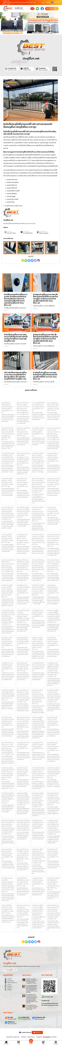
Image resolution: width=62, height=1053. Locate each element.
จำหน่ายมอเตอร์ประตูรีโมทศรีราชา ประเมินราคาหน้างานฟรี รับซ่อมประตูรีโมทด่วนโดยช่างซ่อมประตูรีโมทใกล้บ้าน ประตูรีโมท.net (23, 723)
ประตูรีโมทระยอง (18, 206)
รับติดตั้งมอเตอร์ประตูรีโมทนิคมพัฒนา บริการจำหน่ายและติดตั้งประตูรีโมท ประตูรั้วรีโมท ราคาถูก (23, 539)
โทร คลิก (9, 232)
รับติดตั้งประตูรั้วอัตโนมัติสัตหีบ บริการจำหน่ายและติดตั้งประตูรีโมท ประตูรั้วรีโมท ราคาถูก (53, 747)
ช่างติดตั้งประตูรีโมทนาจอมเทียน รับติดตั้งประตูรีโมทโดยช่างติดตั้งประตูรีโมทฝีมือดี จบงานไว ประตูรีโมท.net (8, 695)
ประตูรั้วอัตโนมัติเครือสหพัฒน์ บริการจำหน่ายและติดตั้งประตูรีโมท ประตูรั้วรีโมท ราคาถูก (23, 882)
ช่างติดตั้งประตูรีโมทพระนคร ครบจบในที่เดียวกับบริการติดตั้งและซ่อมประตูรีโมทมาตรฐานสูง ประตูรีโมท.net (23, 512)
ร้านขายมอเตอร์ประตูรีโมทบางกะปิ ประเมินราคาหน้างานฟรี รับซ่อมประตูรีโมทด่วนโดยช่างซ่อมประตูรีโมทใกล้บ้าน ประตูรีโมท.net (8, 566)
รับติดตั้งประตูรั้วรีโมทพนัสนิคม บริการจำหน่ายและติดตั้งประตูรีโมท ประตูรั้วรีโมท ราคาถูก (31, 981)
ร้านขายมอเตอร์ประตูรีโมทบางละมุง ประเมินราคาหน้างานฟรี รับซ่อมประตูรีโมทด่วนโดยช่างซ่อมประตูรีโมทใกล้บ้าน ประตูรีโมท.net (53, 434)
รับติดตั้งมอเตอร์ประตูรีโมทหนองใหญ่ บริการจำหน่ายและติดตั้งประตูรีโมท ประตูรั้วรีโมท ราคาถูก (23, 590)
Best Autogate (43, 70)
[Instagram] (38, 260)
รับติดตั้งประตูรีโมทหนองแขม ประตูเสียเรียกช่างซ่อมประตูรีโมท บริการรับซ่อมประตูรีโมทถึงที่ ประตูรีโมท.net (38, 539)
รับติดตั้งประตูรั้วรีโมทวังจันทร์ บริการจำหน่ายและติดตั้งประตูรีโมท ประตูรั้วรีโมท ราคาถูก (23, 667)
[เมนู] (18, 1042)
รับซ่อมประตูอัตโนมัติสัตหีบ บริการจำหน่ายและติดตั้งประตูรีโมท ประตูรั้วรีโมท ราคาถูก (23, 432)
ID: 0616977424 (28, 233)
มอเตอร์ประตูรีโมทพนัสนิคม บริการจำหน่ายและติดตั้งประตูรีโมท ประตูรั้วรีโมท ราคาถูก (7, 482)
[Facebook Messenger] (32, 260)
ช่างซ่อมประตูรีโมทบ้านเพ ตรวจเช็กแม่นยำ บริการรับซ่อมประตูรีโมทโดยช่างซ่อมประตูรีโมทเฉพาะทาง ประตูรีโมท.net (7, 591)
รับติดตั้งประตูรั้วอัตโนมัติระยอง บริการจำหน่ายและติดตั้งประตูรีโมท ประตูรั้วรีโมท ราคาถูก (7, 642)
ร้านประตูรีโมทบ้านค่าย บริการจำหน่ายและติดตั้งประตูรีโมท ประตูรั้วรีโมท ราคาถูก (53, 511)
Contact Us (12, 68)
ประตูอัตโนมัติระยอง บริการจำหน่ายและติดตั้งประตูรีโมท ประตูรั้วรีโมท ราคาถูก (23, 746)
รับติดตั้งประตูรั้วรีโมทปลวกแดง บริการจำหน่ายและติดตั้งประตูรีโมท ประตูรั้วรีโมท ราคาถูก (22, 483)
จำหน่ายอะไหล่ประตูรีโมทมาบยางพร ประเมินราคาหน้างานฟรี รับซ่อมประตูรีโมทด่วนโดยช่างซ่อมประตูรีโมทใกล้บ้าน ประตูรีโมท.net (23, 408)
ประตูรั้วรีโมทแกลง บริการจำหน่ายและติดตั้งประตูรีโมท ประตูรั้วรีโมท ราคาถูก (38, 614)
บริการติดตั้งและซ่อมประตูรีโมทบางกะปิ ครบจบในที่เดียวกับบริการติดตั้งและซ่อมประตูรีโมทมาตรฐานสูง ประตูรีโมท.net (8, 458)
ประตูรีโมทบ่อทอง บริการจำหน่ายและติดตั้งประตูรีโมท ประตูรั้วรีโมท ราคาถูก (38, 746)
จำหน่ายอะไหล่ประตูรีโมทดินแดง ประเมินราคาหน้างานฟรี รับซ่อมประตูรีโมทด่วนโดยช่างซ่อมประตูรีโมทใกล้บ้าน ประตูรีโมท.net (23, 566)
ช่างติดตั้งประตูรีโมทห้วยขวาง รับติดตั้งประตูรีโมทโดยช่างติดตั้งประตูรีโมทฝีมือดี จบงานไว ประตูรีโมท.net (53, 773)
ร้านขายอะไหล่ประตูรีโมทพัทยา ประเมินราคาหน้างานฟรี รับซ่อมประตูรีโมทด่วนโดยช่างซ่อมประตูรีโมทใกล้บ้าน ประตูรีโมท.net (23, 855)
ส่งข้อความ (11, 1022)
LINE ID (26, 68)
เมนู (19, 1044)
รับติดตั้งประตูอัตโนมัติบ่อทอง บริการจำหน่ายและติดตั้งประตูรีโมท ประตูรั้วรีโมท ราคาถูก (53, 642)
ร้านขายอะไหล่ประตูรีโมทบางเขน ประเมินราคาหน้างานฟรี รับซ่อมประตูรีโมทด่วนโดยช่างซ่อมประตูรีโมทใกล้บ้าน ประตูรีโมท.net (53, 566)
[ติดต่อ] (31, 1041)
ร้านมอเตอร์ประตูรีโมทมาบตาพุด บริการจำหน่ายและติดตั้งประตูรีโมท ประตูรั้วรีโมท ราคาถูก (7, 854)
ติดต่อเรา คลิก (53, 8)
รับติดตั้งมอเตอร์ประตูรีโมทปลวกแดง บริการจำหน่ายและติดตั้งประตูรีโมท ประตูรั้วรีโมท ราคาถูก (8, 722)
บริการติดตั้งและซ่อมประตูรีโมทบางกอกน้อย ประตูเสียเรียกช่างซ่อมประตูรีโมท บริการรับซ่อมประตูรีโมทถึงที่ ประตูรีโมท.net (23, 616)
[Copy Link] (22, 260)
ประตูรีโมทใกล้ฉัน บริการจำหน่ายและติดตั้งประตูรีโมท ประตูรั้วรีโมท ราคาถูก (38, 882)
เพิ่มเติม (56, 1044)
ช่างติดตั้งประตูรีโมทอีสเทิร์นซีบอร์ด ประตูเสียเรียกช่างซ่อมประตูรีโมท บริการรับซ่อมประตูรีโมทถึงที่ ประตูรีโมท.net (53, 884)
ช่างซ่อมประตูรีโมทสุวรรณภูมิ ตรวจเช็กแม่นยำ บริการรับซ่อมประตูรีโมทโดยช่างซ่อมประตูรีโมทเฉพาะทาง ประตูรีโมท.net (8, 774)
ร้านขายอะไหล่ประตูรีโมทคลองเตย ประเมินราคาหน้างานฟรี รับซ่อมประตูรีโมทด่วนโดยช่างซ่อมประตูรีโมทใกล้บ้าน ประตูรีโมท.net (31, 989)
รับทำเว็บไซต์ (54, 1037)
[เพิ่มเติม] (56, 1042)
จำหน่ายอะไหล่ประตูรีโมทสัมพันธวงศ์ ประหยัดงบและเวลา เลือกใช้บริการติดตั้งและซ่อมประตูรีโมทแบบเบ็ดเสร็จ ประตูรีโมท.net (53, 799)
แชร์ (43, 1044)
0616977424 (27, 70)
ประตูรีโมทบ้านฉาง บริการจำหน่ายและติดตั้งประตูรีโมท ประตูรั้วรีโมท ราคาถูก (7, 667)
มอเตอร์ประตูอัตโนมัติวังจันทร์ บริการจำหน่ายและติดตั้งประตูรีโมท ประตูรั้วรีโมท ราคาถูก (53, 590)
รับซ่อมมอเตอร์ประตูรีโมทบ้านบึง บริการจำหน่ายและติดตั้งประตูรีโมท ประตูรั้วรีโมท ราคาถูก (53, 482)
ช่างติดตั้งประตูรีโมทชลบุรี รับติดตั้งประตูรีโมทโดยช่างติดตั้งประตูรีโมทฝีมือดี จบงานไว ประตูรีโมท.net (8, 798)
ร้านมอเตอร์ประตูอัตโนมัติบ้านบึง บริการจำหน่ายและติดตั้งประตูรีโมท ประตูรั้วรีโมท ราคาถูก (53, 458)
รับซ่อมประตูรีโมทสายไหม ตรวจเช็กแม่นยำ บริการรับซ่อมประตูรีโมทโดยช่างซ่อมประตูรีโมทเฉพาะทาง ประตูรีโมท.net (38, 643)
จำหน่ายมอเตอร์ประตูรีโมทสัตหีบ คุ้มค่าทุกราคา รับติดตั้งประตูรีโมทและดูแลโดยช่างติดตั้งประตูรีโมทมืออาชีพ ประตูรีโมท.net (23, 825)
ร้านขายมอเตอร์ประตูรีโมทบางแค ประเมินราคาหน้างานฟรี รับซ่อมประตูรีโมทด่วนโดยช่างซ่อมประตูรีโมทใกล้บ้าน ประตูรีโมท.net (53, 540)
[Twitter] (35, 260)
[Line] (25, 260)
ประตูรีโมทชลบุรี (9, 206)
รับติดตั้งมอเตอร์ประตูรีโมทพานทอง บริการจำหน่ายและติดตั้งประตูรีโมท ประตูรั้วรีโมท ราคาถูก (38, 825)
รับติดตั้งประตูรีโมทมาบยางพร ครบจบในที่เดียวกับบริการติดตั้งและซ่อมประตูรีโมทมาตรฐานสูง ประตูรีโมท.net (16, 337)
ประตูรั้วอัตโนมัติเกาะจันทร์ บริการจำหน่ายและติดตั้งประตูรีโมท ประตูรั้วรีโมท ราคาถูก (38, 667)
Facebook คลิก (43, 232)
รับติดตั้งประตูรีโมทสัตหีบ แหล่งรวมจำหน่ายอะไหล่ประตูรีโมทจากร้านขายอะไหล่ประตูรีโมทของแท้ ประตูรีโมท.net (38, 458)
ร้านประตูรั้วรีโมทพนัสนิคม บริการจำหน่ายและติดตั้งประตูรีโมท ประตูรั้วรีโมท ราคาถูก (7, 538)
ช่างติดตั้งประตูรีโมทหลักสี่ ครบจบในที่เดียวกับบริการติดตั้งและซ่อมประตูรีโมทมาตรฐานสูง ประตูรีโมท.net (38, 590)
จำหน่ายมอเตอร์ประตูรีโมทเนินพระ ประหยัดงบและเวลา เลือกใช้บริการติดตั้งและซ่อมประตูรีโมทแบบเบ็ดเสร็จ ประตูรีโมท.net (23, 459)
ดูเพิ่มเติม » (6, 310)
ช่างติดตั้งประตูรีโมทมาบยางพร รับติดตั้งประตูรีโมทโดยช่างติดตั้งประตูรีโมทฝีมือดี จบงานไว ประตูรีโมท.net (45, 375)
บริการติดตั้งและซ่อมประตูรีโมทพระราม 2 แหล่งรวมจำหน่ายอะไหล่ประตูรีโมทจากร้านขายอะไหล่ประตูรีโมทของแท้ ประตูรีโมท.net (38, 774)
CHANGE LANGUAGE (26, 1032)
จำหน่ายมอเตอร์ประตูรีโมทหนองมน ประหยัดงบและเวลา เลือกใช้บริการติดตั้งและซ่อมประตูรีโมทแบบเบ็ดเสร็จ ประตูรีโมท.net (23, 911)
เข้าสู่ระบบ (48, 2)
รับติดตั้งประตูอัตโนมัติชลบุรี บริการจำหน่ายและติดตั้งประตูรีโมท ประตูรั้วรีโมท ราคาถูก (7, 407)
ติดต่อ (31, 1043)
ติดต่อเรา (43, 2)
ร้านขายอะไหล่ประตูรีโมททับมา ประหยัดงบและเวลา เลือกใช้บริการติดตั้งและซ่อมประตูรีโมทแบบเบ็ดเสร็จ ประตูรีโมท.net (8, 434)
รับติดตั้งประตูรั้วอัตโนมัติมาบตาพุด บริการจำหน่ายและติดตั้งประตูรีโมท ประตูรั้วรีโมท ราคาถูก (22, 773)
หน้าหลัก (6, 1044)
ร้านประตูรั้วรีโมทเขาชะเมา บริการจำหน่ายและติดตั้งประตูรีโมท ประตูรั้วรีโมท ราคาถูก (32, 1007)
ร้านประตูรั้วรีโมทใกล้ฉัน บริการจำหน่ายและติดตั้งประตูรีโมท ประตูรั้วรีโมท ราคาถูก (38, 406)
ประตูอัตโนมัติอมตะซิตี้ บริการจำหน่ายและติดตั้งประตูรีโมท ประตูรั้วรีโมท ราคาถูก (23, 641)
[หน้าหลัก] (6, 1042)
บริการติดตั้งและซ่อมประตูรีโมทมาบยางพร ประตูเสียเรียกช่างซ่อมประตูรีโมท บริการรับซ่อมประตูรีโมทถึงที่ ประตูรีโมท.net (15, 375)
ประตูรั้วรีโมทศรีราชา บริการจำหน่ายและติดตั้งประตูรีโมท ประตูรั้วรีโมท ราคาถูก (38, 432)
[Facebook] (29, 260)
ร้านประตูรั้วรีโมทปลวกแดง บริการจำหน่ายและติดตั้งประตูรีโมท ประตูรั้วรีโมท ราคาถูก (7, 909)
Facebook (42, 68)
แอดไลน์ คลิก (26, 232)
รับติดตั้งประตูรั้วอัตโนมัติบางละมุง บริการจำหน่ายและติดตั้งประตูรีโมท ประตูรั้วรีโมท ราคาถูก (53, 854)
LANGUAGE (56, 2)
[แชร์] (43, 1042)
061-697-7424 (52, 9)
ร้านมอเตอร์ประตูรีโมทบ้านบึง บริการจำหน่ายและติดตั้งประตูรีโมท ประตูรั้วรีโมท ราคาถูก (53, 406)
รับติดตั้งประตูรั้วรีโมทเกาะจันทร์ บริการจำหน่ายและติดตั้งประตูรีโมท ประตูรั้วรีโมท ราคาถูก (53, 722)
